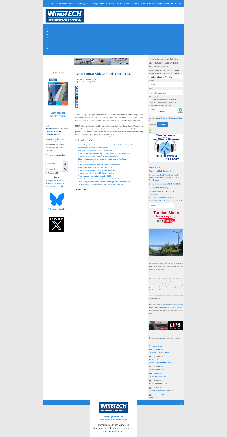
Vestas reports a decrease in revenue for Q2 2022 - (95, 176)
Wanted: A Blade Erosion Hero (161, 171)
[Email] (109, 92)
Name (151, 80)
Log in (56, 177)
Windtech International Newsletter (164, 100)
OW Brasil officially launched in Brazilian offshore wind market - (101, 184)
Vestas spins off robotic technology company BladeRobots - (99, 165)
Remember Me (53, 173)
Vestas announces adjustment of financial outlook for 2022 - (99, 170)
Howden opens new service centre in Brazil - (93, 148)
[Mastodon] (109, 103)
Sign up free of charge (53, 139)
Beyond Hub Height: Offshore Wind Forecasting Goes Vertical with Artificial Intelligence (165, 177)
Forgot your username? (56, 183)
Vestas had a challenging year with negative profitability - (98, 156)
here (116, 428)
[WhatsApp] (109, 100)
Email (151, 89)
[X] (109, 98)
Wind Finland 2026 (156, 369)
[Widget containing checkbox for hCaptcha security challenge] (166, 111)
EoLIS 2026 (153, 398)
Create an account (54, 186)
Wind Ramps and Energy (159, 187)
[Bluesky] (109, 90)
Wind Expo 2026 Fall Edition (160, 352)
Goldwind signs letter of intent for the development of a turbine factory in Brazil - (107, 145)
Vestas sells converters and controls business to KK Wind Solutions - (102, 179)
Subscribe (153, 124)
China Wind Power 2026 (158, 383)
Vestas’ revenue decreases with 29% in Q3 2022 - (95, 167)
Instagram (161, 338)
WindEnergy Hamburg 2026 (160, 362)
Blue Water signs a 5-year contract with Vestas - (95, 150)
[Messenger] (109, 106)
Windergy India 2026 (157, 376)
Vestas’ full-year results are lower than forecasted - (96, 162)
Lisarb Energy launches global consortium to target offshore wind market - (104, 182)
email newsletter (176, 278)
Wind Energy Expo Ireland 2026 (161, 391)
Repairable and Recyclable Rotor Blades (165, 184)
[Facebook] (109, 87)
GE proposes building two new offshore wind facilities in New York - (102, 159)
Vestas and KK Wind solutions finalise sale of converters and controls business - (106, 153)
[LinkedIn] (109, 95)
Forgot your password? (56, 181)
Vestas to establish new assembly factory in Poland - (96, 173)
